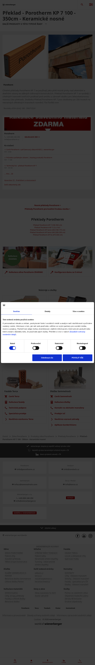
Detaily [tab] (47, 311)
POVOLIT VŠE (77, 358)
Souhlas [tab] (16, 311)
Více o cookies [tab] (78, 311)
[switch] (36, 348)
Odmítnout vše (47, 358)
